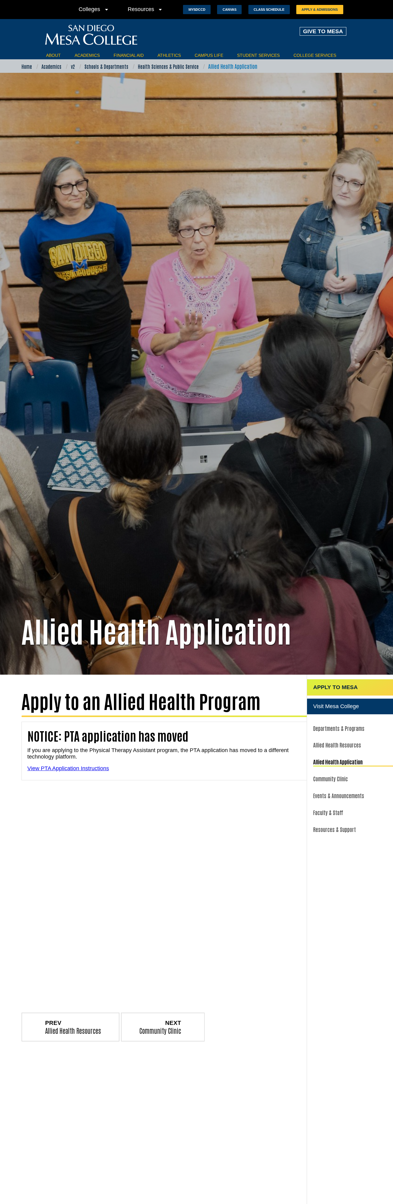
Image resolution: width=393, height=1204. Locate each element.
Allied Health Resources (337, 744)
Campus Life (209, 55)
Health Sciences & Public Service (168, 66)
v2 (73, 66)
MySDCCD (197, 9)
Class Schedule (269, 9)
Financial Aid (129, 55)
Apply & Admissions (320, 9)
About (53, 55)
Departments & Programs (338, 728)
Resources (146, 9)
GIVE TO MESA (323, 31)
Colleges (94, 9)
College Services (315, 55)
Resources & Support (334, 829)
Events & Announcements (338, 795)
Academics (87, 55)
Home (26, 66)
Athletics (169, 55)
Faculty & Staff (328, 812)
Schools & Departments (106, 66)
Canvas (229, 9)
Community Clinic (330, 778)
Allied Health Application (338, 761)
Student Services (258, 55)
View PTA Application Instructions (68, 768)
